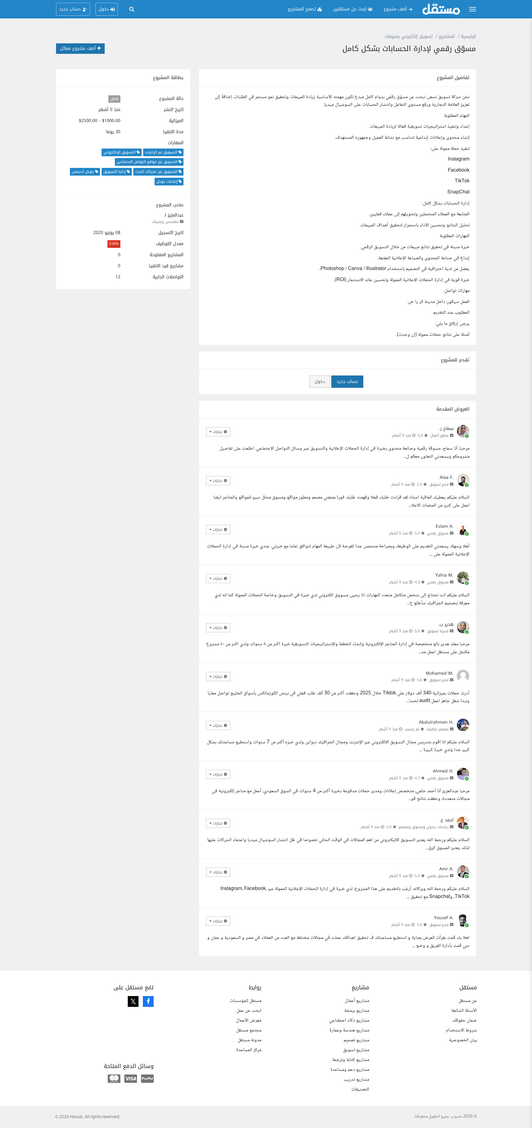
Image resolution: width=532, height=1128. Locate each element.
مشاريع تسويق (356, 1050)
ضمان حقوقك (464, 1020)
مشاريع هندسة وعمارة (349, 1030)
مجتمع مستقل (248, 1030)
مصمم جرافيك (437, 729)
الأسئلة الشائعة (464, 1011)
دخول (320, 381)
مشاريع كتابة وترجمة (350, 1060)
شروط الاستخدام (461, 1030)
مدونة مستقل (249, 1040)
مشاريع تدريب (356, 1079)
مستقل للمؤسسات (245, 1001)
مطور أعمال (439, 435)
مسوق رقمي (438, 533)
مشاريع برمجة (356, 1011)
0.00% (114, 244)
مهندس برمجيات (165, 221)
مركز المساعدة (248, 1050)
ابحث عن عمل (248, 1011)
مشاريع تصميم (356, 1040)
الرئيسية (468, 36)
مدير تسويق (439, 484)
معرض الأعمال (248, 1020)
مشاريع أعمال (357, 1001)
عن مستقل (467, 1001)
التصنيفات (360, 1089)
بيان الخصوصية (463, 1040)
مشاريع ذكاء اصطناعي (349, 1020)
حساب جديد (347, 381)
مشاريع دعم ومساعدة (349, 1070)
